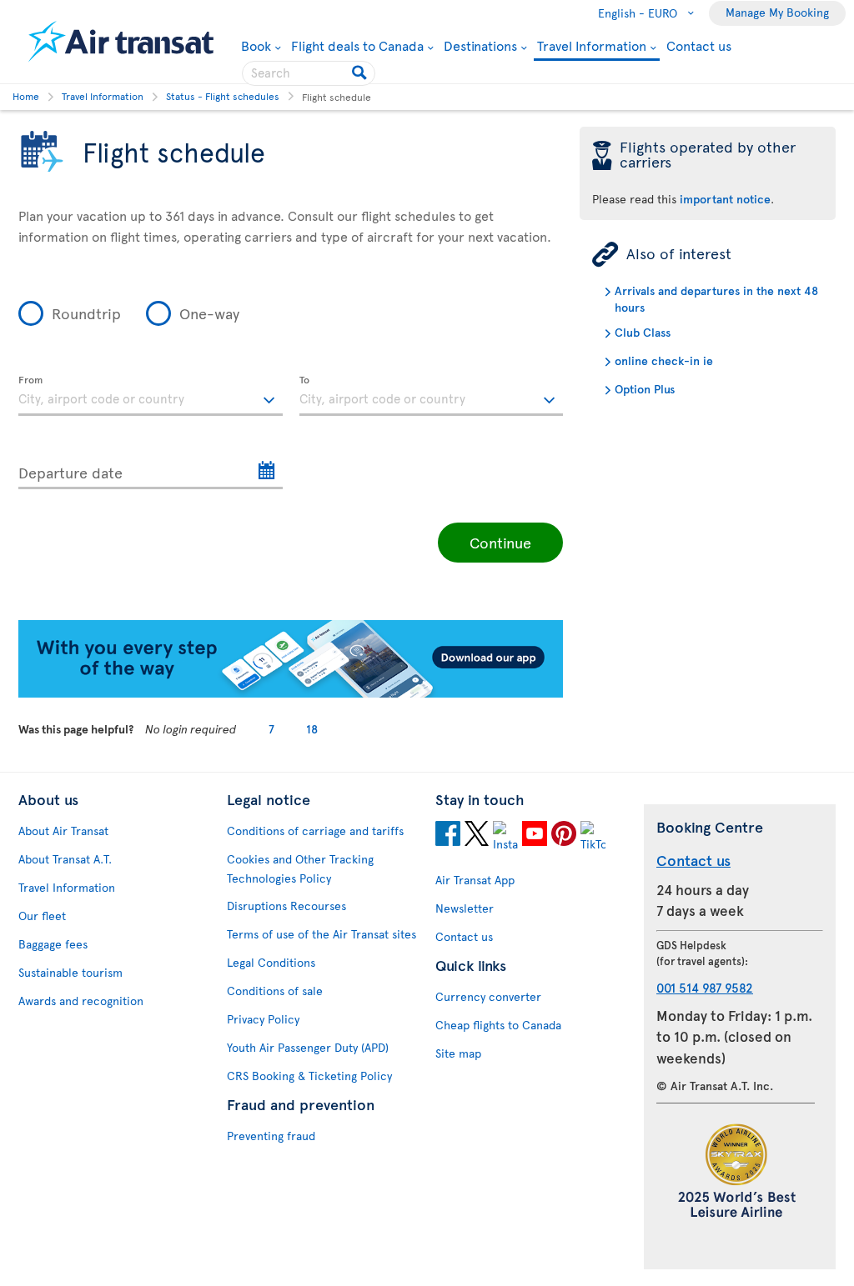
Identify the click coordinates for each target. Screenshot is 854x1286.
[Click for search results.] (360, 73)
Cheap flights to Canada (498, 1025)
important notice (725, 199)
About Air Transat (63, 830)
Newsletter (464, 908)
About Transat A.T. (65, 859)
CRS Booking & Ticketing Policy (309, 1075)
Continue (500, 542)
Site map (458, 1053)
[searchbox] (308, 73)
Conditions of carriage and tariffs (315, 830)
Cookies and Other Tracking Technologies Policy (300, 868)
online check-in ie (664, 360)
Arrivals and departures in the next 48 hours (716, 299)
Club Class (643, 332)
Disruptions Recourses (286, 905)
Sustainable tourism (70, 972)
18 (312, 729)
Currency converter (488, 996)
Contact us (698, 45)
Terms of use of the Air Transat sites (321, 934)
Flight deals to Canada (357, 45)
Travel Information (592, 46)
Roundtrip (86, 313)
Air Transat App (475, 880)
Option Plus (645, 389)
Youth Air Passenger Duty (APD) (308, 1047)
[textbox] (150, 396)
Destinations (480, 45)
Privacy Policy (263, 1019)
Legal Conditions (271, 962)
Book (261, 45)
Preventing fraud (271, 1135)
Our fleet (42, 915)
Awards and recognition (80, 1000)
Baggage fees (53, 944)
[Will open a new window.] (447, 836)
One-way (209, 313)
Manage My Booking (777, 12)
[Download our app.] (290, 693)
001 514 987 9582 (704, 987)
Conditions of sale (275, 990)
